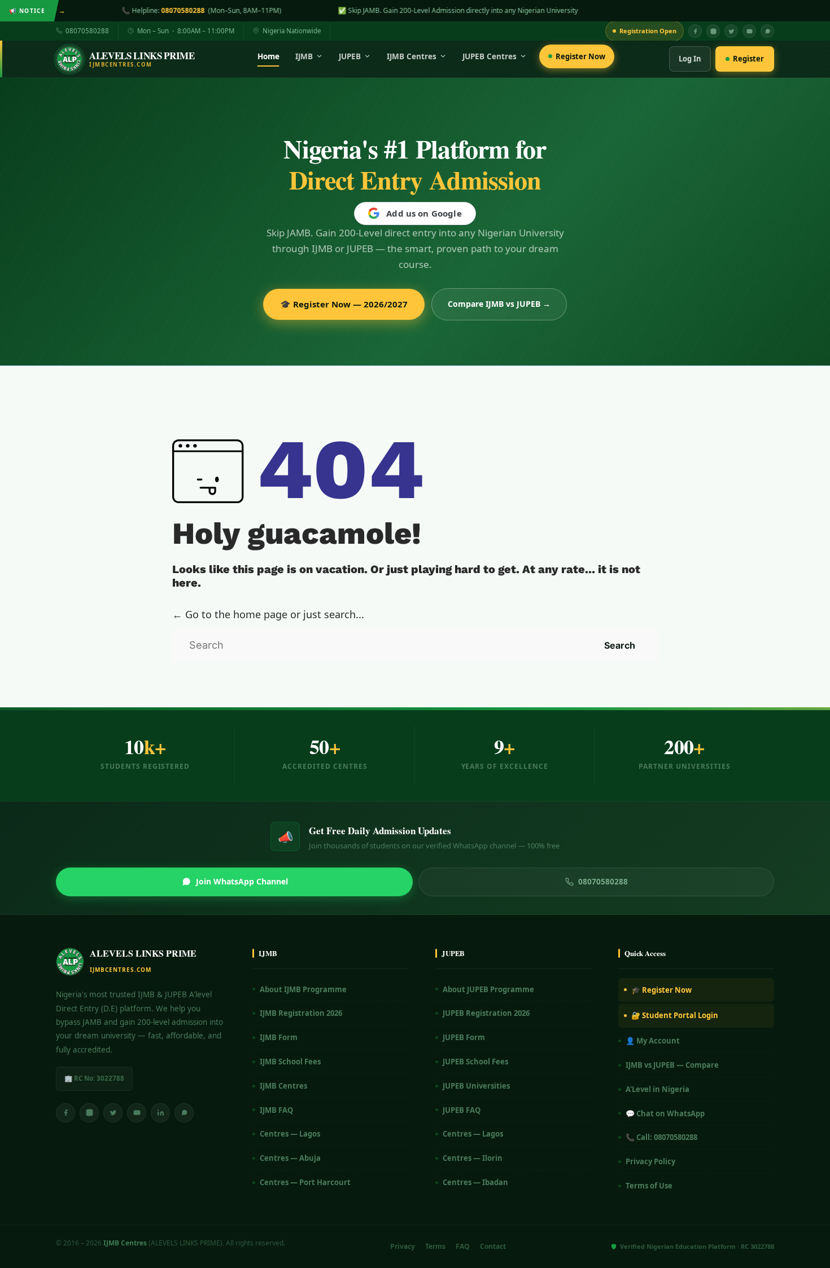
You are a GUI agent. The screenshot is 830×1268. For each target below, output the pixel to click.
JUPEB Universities (476, 1086)
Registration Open (647, 31)
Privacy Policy (650, 1161)
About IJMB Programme (303, 989)
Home (268, 56)
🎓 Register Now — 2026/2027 (344, 304)
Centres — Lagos (290, 1134)
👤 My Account (653, 1041)
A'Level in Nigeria (657, 1089)
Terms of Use (649, 1186)
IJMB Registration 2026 (301, 1013)
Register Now (580, 56)
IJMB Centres (411, 56)
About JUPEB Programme (488, 989)
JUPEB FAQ (461, 1110)
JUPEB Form (464, 1037)
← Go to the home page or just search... (268, 614)
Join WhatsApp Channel (242, 881)
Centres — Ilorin (473, 1158)
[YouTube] (749, 31)
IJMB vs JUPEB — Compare (672, 1065)
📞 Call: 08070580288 (661, 1137)
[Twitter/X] (113, 1112)
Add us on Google (423, 213)
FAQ (463, 1246)
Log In (690, 59)
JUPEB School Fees (475, 1061)
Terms (435, 1246)
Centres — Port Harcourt (305, 1182)
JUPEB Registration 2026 (486, 1013)
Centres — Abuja (290, 1158)
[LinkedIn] (160, 1112)
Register (748, 59)
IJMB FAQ (276, 1110)
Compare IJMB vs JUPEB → (499, 303)
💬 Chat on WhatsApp (665, 1113)
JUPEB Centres (489, 56)
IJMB (304, 56)
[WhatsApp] (767, 31)
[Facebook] (695, 31)
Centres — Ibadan (475, 1182)
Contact (493, 1246)
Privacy (402, 1246)
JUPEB (350, 56)
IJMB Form (279, 1037)
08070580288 (87, 31)
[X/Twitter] (731, 31)
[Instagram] (713, 31)
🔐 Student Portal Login (674, 1015)
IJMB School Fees (290, 1061)
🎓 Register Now (661, 990)
